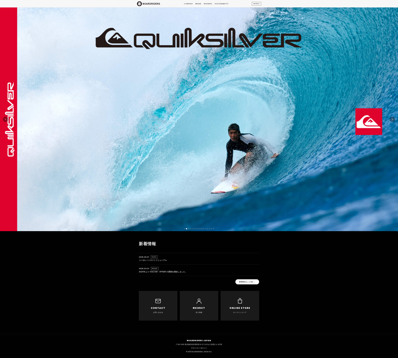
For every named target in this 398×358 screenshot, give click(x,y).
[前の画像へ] (5, 119)
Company (188, 4)
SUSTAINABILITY (222, 4)
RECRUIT (256, 3)
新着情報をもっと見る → (247, 282)
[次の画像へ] (392, 119)
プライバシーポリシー (199, 348)
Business (208, 4)
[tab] (184, 228)
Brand (198, 4)
